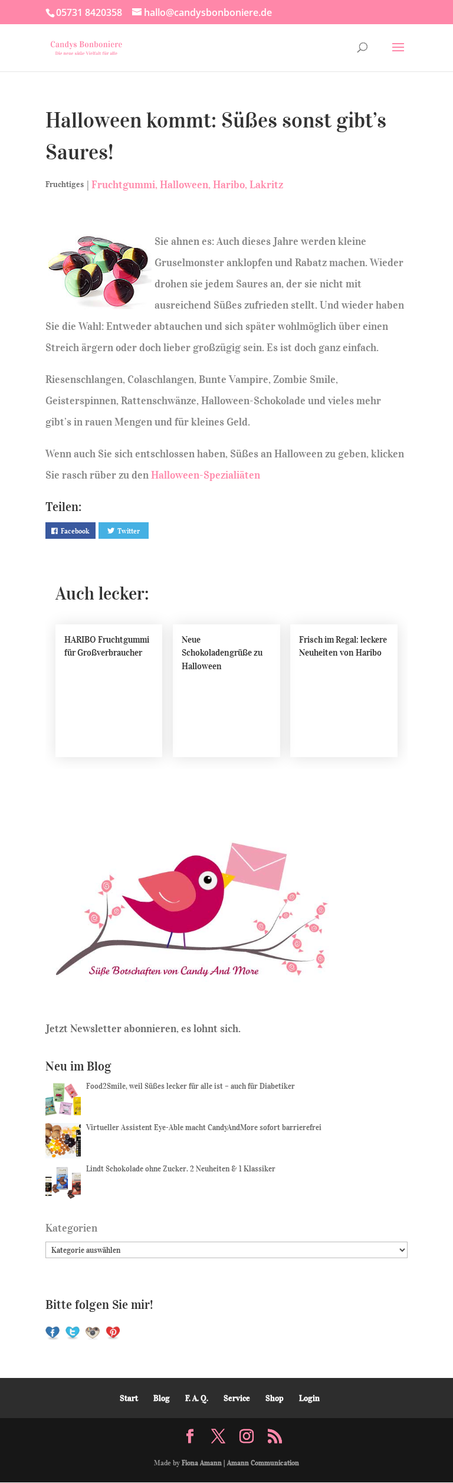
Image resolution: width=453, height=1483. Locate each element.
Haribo (229, 184)
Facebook (75, 530)
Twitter (128, 530)
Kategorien (71, 1228)
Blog (161, 1398)
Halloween (184, 184)
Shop (274, 1398)
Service (237, 1398)
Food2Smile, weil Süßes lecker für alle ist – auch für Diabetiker (190, 1086)
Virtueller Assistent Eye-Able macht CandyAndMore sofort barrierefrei (203, 1127)
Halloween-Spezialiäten (205, 475)
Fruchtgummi (123, 184)
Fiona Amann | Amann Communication (240, 1462)
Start (129, 1398)
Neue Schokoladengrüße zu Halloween (222, 653)
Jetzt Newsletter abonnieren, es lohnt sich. (143, 1028)
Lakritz (266, 184)
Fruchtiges (64, 184)
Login (309, 1398)
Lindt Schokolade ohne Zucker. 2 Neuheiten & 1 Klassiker (180, 1169)
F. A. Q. (196, 1398)
